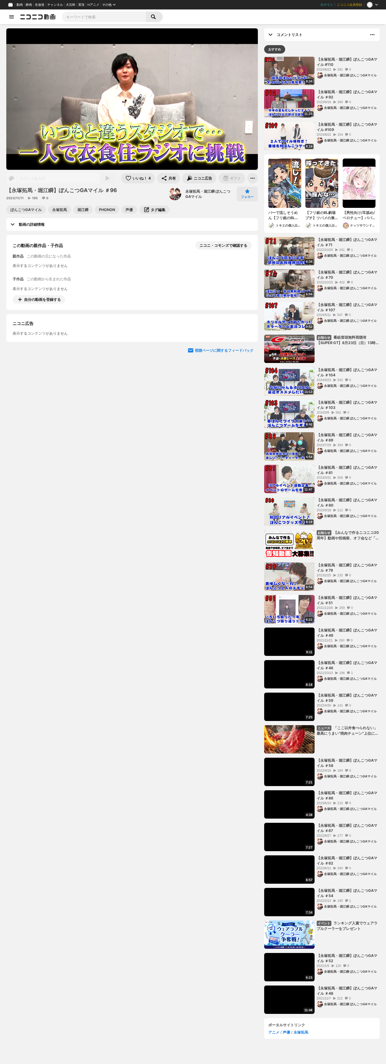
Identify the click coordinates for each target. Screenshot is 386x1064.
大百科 (70, 4)
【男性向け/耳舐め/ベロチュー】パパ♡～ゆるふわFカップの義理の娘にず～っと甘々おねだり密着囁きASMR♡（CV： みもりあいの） (359, 215)
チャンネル (55, 4)
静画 (29, 4)
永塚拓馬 (301, 1032)
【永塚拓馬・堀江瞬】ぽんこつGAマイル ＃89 (347, 437)
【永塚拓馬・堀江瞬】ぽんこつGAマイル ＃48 (347, 990)
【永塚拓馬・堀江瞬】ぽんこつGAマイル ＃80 (347, 502)
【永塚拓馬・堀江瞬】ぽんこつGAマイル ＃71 (347, 242)
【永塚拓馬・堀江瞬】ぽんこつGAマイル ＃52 (347, 958)
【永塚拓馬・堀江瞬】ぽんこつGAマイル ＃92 (347, 94)
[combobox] (104, 17)
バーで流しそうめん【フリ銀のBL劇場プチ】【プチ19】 (283, 215)
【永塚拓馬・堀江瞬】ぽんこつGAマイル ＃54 (347, 893)
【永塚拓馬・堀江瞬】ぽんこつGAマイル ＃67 (347, 828)
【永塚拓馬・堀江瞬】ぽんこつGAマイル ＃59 (347, 698)
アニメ (273, 1032)
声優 (286, 1032)
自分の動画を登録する (42, 299)
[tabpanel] (322, 535)
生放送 (39, 4)
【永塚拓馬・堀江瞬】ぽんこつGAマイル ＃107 (347, 307)
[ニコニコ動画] (38, 16)
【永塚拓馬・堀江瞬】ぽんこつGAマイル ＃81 (347, 470)
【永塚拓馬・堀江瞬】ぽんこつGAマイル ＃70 (347, 275)
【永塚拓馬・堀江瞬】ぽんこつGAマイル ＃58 (347, 763)
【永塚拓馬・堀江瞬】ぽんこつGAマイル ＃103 (347, 405)
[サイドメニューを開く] (11, 17)
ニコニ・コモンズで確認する (223, 245)
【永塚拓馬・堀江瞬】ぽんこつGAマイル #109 (347, 127)
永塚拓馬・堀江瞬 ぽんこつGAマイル (207, 194)
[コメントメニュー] (372, 34)
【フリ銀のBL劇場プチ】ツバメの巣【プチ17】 (320, 215)
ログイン (326, 4)
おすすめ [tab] (274, 49)
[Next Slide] (247, 348)
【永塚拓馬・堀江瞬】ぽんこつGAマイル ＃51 (347, 600)
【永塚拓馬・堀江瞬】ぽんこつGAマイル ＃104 (347, 372)
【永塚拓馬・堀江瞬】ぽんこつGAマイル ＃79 (347, 567)
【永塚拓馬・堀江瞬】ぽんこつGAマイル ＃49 (347, 633)
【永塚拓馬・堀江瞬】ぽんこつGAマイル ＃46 (347, 665)
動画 (20, 4)
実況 (81, 4)
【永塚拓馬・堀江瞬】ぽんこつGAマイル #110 (347, 62)
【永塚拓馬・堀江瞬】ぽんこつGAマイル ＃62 (347, 860)
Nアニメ (93, 4)
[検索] (154, 17)
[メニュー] (252, 178)
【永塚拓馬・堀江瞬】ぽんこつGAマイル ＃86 (347, 795)
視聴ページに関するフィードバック (224, 398)
